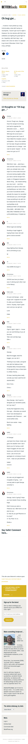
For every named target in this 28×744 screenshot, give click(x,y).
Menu (23, 6)
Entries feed (7, 724)
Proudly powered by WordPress (12, 739)
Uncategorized (10, 86)
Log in (5, 721)
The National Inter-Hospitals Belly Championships (12, 588)
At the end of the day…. (19, 72)
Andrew (9, 116)
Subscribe (9, 620)
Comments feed (8, 726)
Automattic (16, 741)
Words (23, 15)
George (14, 15)
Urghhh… (4, 79)
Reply (8, 154)
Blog (19, 15)
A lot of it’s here (9, 688)
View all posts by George (10, 98)
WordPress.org (8, 729)
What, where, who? (6, 72)
